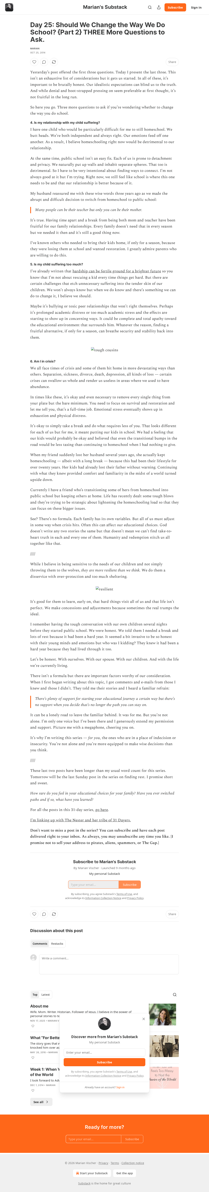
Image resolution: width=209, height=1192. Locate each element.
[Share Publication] (159, 7)
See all (38, 1102)
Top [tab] (35, 994)
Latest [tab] (45, 994)
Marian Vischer (58, 1020)
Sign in (196, 7)
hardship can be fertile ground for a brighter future (116, 271)
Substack (84, 1183)
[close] (143, 1019)
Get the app (124, 1173)
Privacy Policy (135, 1075)
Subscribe (175, 7)
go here (101, 810)
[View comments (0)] (44, 62)
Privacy (103, 1163)
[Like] (34, 62)
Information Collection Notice (103, 1075)
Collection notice (132, 1163)
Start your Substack (94, 1173)
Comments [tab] (40, 944)
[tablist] (48, 944)
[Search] (150, 7)
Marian (34, 48)
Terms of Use (124, 1071)
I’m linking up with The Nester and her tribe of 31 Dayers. (80, 820)
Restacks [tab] (57, 944)
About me (39, 1006)
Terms (115, 1163)
